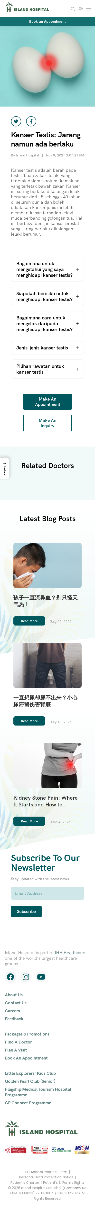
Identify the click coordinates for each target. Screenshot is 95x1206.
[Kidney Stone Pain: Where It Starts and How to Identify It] (47, 765)
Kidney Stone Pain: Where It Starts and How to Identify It (45, 804)
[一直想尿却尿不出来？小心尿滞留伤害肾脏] (47, 665)
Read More (29, 621)
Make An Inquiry (47, 422)
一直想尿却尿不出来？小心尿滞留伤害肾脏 (45, 701)
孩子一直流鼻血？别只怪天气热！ (45, 601)
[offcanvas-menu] (87, 8)
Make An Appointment (47, 401)
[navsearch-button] (72, 8)
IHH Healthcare (70, 952)
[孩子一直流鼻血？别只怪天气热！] (47, 564)
